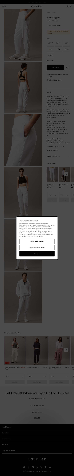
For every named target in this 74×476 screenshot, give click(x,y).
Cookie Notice (26, 236)
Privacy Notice (38, 236)
